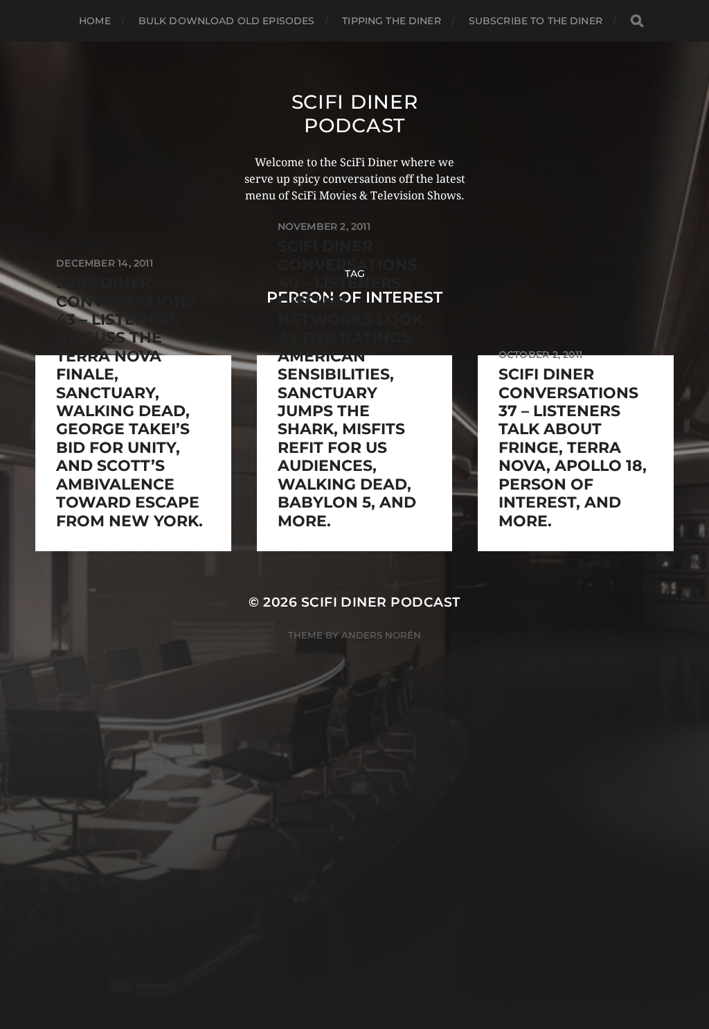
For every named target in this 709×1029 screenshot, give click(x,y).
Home (95, 21)
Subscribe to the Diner (535, 21)
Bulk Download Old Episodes (226, 21)
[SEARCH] (637, 21)
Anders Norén (381, 635)
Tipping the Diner (391, 21)
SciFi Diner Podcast (354, 113)
